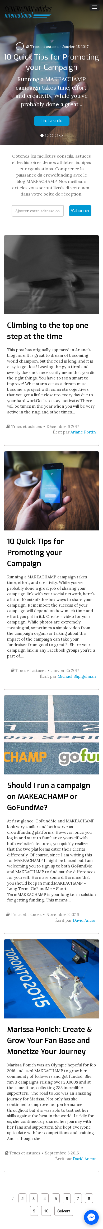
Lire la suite (52, 121)
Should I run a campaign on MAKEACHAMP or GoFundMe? (48, 796)
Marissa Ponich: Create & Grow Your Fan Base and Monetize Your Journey (49, 1040)
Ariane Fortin (83, 432)
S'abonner (80, 210)
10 (46, 1210)
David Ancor (84, 920)
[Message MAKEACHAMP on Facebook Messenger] (91, 1217)
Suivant (63, 1210)
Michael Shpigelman (77, 676)
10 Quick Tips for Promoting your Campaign (35, 552)
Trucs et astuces (44, 46)
